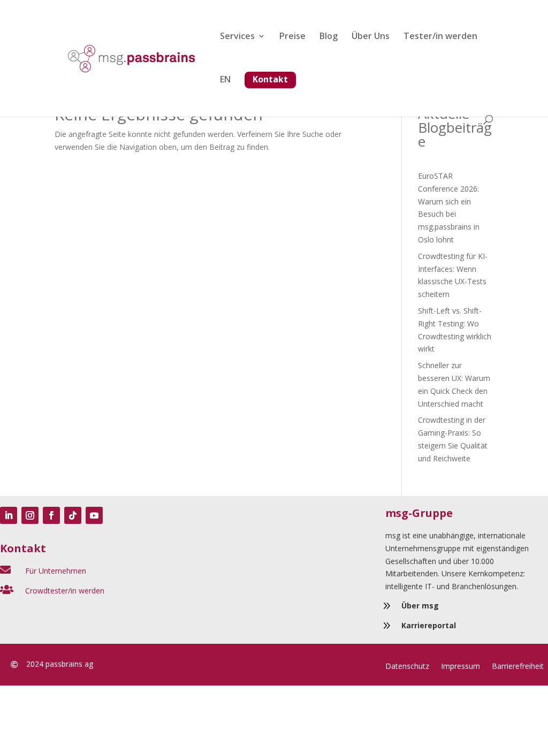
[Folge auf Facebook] (51, 515)
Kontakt (270, 79)
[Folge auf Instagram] (30, 515)
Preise (292, 37)
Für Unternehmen (55, 571)
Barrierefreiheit (518, 667)
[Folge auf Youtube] (94, 515)
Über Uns (371, 37)
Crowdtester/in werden (64, 590)
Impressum (460, 667)
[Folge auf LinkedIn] (8, 515)
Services (237, 37)
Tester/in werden (440, 37)
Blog (328, 37)
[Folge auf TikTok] (72, 515)
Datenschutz (407, 667)
